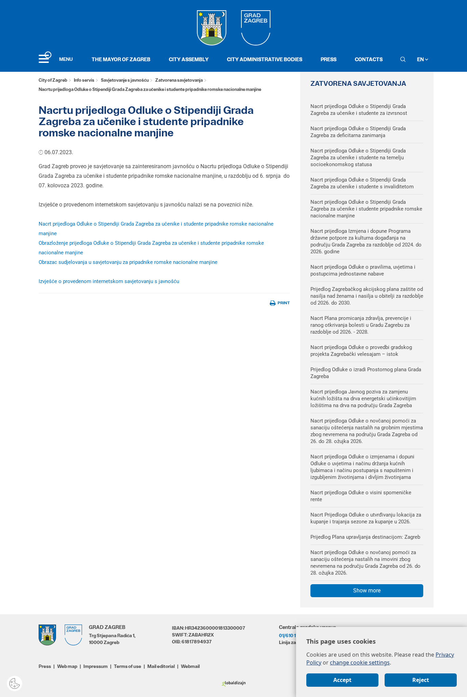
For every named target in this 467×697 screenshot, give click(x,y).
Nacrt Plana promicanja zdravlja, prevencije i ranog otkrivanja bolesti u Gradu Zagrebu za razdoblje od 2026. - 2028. (360, 325)
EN (421, 59)
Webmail (190, 666)
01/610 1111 (290, 635)
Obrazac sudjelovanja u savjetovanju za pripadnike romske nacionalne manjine (128, 262)
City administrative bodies (264, 59)
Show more (367, 590)
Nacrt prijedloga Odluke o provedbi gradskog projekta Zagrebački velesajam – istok (361, 350)
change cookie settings (360, 662)
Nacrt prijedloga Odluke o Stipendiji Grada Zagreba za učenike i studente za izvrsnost (358, 109)
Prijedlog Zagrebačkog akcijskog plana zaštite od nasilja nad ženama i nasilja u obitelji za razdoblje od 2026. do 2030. (366, 296)
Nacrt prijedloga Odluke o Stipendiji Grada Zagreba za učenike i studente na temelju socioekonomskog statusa (358, 157)
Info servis (84, 80)
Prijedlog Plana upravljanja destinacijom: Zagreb (365, 537)
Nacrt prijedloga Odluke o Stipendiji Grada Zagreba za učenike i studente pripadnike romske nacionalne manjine (366, 209)
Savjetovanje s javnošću (125, 80)
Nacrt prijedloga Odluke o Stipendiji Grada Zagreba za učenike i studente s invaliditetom (362, 183)
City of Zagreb (53, 80)
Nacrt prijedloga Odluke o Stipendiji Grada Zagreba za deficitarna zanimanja (358, 131)
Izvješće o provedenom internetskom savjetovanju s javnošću (109, 281)
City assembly (189, 59)
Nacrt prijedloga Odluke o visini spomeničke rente (360, 496)
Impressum (95, 666)
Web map (67, 666)
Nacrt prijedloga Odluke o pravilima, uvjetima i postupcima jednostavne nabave (362, 270)
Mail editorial (161, 666)
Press (328, 59)
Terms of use (127, 666)
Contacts (369, 59)
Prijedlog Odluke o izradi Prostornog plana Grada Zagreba (365, 372)
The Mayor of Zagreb (121, 59)
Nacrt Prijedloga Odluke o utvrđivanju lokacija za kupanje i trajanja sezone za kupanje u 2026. (365, 518)
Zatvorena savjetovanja (179, 80)
